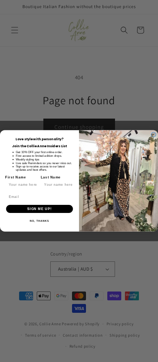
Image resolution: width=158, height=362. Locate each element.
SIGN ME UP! (39, 208)
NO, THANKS (39, 221)
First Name (15, 177)
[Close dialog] (153, 134)
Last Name (51, 177)
